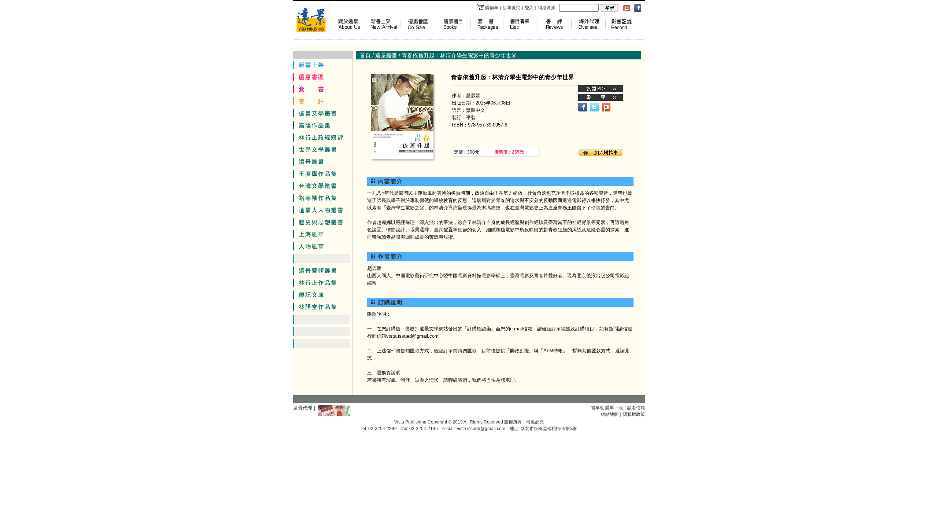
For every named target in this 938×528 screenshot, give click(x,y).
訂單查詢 (511, 7)
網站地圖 (609, 414)
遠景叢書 (386, 55)
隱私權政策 (634, 414)
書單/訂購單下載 (607, 407)
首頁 (365, 55)
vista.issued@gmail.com (481, 428)
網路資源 (546, 7)
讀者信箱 (636, 407)
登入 (529, 7)
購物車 (491, 7)
